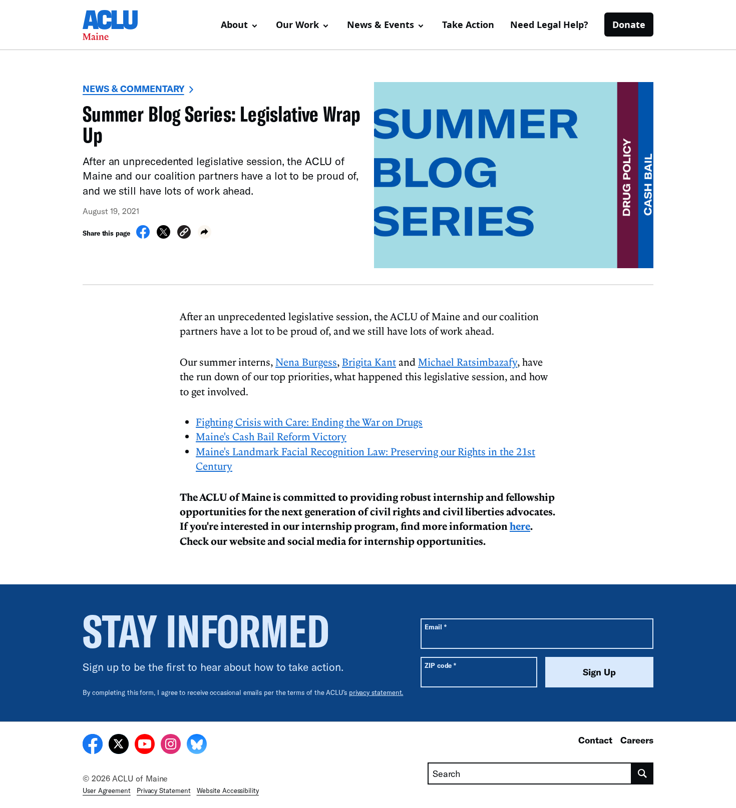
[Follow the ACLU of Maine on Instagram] (171, 745)
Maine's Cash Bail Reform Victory (271, 436)
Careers (636, 739)
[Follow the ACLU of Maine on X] (119, 745)
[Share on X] (163, 235)
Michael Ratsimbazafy (467, 361)
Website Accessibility (228, 790)
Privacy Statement (164, 790)
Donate (628, 25)
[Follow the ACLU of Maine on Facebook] (93, 745)
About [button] (234, 25)
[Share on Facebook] (143, 235)
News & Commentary (133, 88)
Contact (595, 739)
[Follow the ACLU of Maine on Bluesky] (197, 745)
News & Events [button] (380, 25)
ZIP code (440, 665)
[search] (642, 773)
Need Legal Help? (549, 25)
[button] (184, 233)
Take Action (468, 25)
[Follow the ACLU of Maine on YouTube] (145, 745)
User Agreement (107, 790)
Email (435, 626)
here (520, 525)
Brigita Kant (369, 361)
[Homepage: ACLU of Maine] (118, 25)
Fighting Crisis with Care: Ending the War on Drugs (309, 421)
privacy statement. (376, 692)
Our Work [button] (297, 25)
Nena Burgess (306, 361)
